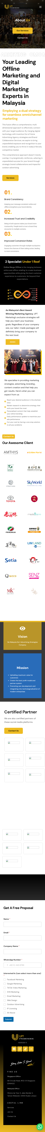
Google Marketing (14, 984)
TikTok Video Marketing (17, 988)
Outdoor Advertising (15, 1004)
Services (10, 1107)
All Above (11, 1013)
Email (7, 933)
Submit (8, 1019)
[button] (39, 1126)
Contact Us (11, 1116)
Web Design (12, 1000)
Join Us (10, 1112)
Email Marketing (13, 996)
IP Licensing (12, 1008)
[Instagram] (19, 1049)
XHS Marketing (13, 992)
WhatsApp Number (13, 960)
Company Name (12, 946)
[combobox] (6, 965)
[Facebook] (14, 1049)
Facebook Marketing (15, 979)
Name (7, 919)
